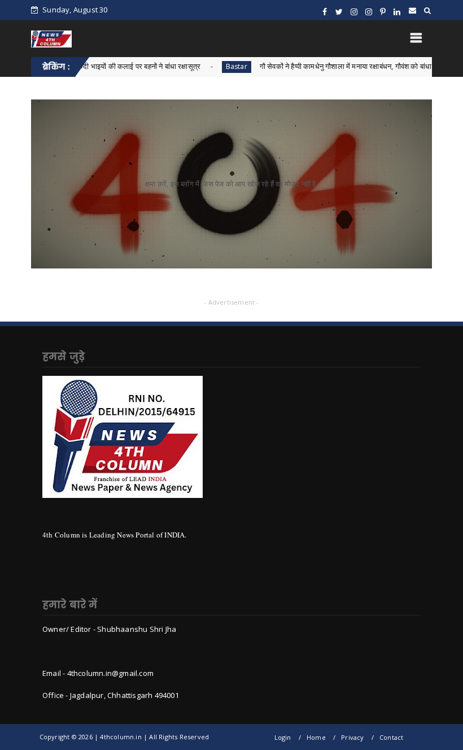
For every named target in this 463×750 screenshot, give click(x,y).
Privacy (352, 737)
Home (316, 737)
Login (282, 737)
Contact (391, 737)
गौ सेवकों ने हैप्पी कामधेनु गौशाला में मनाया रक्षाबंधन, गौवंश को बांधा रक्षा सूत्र (334, 66)
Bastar (212, 66)
